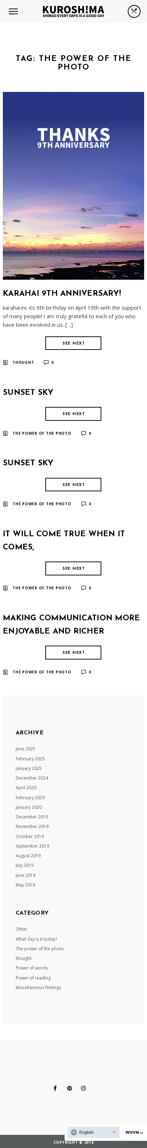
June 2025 (25, 749)
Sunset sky (28, 393)
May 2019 (25, 885)
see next (73, 344)
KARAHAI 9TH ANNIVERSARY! (62, 294)
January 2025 (29, 768)
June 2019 (25, 875)
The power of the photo (41, 433)
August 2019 (28, 856)
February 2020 (30, 798)
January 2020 (29, 807)
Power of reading (33, 978)
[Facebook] (55, 1088)
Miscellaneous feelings (38, 987)
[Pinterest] (69, 1088)
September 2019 (32, 846)
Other (21, 929)
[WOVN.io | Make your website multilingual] (132, 1132)
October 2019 (30, 836)
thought (23, 362)
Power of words (32, 968)
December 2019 (32, 817)
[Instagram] (83, 1088)
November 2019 (32, 826)
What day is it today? (36, 939)
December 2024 (32, 778)
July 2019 (25, 865)
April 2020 (26, 788)
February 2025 (30, 759)
